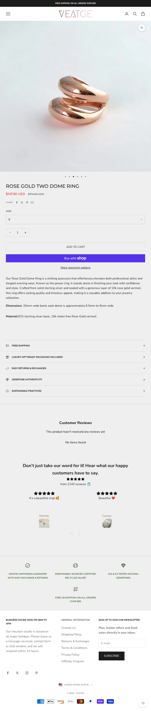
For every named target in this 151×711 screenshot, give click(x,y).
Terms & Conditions (74, 648)
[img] (75, 479)
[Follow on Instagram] (27, 673)
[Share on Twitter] (21, 202)
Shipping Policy (71, 634)
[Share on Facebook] (16, 202)
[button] (72, 533)
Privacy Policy (70, 655)
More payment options (76, 268)
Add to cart (75, 247)
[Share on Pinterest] (27, 202)
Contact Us (68, 628)
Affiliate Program (72, 661)
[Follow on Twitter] (17, 673)
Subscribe (110, 695)
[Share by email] (32, 202)
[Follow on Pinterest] (36, 673)
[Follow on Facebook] (8, 673)
